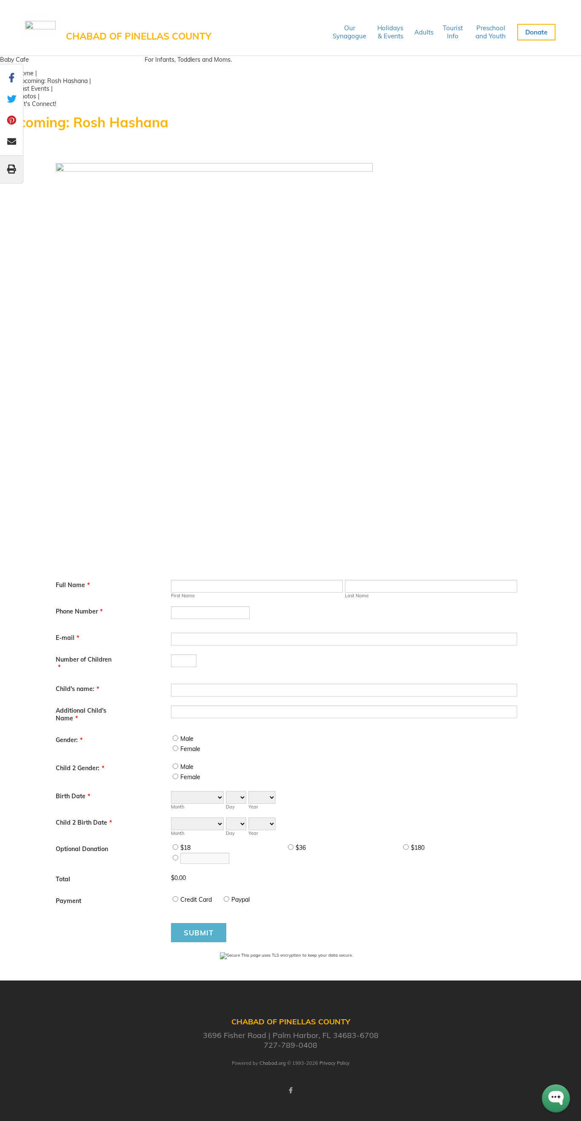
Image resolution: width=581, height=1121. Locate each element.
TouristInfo (453, 32)
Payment (68, 901)
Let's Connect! (36, 104)
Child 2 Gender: (80, 768)
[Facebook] (290, 1090)
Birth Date (73, 796)
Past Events (33, 88)
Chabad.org (272, 1063)
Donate (536, 32)
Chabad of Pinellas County (138, 36)
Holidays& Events (390, 32)
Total (63, 879)
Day (230, 807)
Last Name (357, 596)
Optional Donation (82, 849)
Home (25, 73)
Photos (26, 96)
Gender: (69, 740)
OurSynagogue (349, 32)
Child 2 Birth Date (84, 822)
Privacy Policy (334, 1063)
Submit (199, 932)
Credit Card (196, 899)
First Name (183, 596)
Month (177, 807)
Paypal (240, 899)
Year (253, 807)
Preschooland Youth (491, 32)
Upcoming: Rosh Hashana (52, 81)
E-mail (67, 638)
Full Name (73, 585)
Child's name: (77, 689)
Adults (423, 32)
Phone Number (79, 611)
